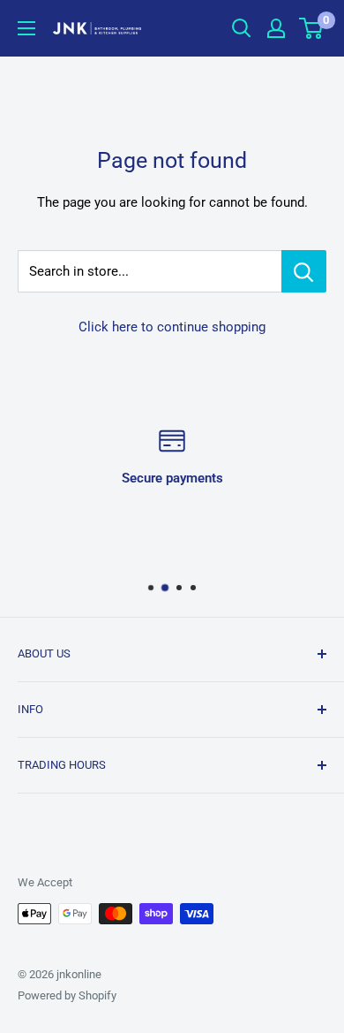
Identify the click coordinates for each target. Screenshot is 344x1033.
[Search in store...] (303, 271)
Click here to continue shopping (172, 327)
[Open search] (241, 28)
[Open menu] (26, 28)
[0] (312, 28)
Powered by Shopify (67, 995)
